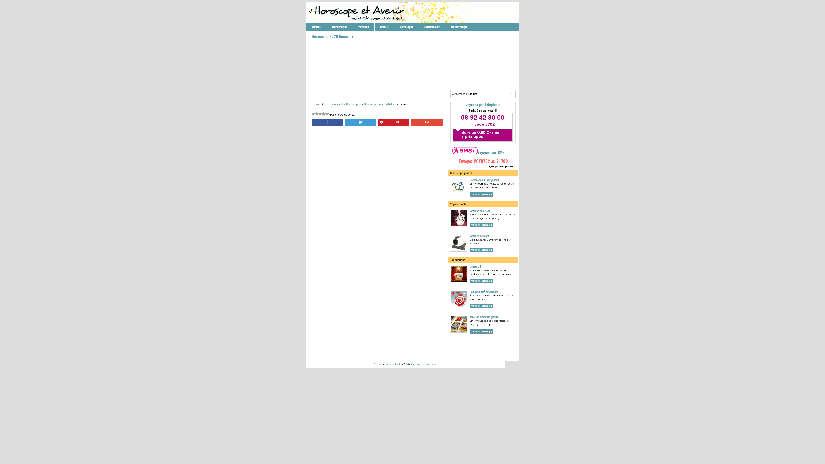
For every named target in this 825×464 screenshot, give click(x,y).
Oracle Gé (475, 267)
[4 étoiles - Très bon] (323, 114)
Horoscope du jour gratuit (484, 180)
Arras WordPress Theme (424, 364)
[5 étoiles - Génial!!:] (327, 114)
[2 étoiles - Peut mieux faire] (316, 114)
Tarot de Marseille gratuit (484, 317)
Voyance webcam (479, 236)
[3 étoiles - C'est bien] (320, 114)
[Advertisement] (377, 70)
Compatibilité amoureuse (484, 292)
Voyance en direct (480, 211)
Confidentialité (393, 364)
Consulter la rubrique (481, 194)
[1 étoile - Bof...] (313, 114)
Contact (378, 364)
